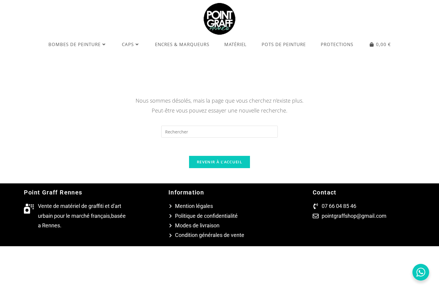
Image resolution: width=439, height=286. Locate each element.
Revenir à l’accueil (219, 162)
